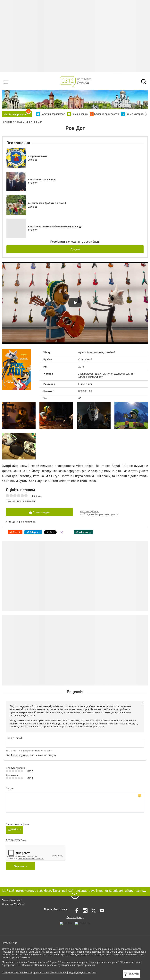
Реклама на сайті (11, 900)
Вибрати (16, 829)
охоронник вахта (37, 156)
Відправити (20, 866)
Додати (75, 249)
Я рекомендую (41, 512)
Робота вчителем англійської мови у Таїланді (54, 226)
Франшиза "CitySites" (13, 904)
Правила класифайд (61, 972)
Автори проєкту (75, 917)
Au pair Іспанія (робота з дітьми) (47, 203)
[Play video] (75, 302)
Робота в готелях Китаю (42, 179)
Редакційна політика (84, 972)
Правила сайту (41, 972)
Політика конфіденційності (17, 972)
